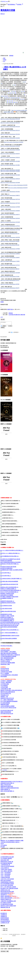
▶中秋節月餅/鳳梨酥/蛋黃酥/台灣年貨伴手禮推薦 (12, 622)
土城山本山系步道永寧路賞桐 (7, 866)
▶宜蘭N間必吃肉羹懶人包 (7, 617)
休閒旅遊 (11, 55)
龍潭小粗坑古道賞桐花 (6, 880)
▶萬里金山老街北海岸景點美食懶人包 (9, 587)
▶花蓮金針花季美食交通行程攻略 (8, 566)
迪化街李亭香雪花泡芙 (6, 693)
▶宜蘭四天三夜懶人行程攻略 (7, 615)
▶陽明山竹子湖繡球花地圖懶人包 (8, 588)
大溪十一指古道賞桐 (5, 875)
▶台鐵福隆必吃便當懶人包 (7, 598)
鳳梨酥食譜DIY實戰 (5, 664)
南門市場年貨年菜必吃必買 (7, 713)
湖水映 (2, 843)
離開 (7, 951)
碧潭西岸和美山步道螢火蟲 (7, 861)
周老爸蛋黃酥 (4, 676)
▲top (2, 317)
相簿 (4, 58)
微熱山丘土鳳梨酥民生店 (6, 659)
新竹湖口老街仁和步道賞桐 (7, 885)
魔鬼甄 (2, 301)
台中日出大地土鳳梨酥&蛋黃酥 (8, 662)
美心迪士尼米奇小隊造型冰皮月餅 (8, 707)
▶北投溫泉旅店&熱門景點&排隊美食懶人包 (11, 590)
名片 (4, 61)
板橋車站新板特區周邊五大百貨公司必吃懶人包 (11, 781)
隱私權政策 (23, 934)
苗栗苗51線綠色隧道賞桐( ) (10, 897)
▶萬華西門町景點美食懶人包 (7, 601)
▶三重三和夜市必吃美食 (6, 608)
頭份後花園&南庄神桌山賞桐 (7, 891)
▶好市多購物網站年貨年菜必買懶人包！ (10, 556)
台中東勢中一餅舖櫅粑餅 (6, 680)
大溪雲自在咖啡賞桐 (5, 877)
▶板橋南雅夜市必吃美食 (6, 614)
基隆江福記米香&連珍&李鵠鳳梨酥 (9, 653)
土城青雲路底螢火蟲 (5, 864)
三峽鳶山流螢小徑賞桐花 (6, 869)
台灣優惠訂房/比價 (5, 922)
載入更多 (2, 319)
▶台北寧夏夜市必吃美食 (6, 605)
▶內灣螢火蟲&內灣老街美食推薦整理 (9, 581)
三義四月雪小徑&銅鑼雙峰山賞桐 (8, 901)
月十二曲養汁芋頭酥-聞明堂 (7, 699)
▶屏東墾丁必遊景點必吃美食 (7, 593)
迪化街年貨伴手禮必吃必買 (7, 710)
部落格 (4, 59)
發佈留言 (2, 327)
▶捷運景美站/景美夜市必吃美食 (8, 602)
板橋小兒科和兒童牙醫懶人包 (7, 791)
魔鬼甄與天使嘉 (8, 10)
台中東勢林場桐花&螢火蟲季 (7, 856)
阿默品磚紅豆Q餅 (5, 695)
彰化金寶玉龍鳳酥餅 (5, 703)
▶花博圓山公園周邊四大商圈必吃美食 (9, 596)
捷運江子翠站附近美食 (6, 784)
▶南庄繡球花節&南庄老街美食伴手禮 (9, 584)
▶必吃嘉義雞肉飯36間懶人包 (7, 620)
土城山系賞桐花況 (5, 868)
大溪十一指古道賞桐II (6, 874)
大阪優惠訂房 (4, 914)
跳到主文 (3, 13)
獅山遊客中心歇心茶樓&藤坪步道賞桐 (9, 888)
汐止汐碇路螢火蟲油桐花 (6, 858)
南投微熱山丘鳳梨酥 (5, 661)
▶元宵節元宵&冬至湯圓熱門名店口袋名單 (10, 559)
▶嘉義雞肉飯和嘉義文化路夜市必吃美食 (10, 635)
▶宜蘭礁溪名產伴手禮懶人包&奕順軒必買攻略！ (12, 569)
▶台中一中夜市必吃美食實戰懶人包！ (9, 632)
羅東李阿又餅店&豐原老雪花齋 (8, 691)
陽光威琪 (3, 846)
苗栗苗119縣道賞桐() (9, 896)
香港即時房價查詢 (5, 918)
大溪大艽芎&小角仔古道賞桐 (7, 879)
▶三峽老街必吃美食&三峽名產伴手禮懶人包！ (11, 578)
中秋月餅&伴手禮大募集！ (7, 645)
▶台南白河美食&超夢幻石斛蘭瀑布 (9, 638)
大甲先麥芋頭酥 (4, 687)
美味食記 (11, 313)
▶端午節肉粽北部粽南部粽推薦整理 (9, 626)
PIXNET (6, 934)
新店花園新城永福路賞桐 (6, 863)
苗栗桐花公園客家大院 (6, 899)
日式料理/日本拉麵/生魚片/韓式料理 (17, 314)
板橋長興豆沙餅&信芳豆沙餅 (7, 698)
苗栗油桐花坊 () (7, 894)
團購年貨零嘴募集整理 (6, 712)
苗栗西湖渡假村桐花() (8, 893)
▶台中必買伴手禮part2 (6, 575)
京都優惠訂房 (4, 916)
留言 (12, 309)
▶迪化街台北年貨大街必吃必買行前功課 (10, 623)
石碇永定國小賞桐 (5, 860)
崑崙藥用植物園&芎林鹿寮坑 (7, 882)
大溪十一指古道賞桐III (6, 872)
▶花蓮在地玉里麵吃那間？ (7, 568)
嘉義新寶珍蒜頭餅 (5, 704)
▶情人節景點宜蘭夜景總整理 (7, 619)
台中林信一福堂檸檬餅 (6, 682)
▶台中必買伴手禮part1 (6, 572)
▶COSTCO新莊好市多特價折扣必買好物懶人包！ (12, 550)
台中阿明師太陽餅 (5, 684)
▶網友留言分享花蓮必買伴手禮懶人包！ (10, 563)
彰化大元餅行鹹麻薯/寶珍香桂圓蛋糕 (9, 701)
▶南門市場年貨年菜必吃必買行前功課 (9, 625)
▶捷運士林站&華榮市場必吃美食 (8, 611)
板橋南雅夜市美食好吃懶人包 (7, 783)
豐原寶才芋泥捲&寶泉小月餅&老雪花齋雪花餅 (11, 690)
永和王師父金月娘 (5, 670)
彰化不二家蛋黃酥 (5, 673)
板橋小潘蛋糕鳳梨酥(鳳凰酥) (7, 658)
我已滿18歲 (3, 951)
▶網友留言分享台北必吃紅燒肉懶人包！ (10, 629)
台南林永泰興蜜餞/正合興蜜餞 (7, 706)
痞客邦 (8, 309)
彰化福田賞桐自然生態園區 (7, 904)
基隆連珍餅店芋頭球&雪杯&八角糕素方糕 (10, 654)
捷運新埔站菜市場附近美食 (7, 786)
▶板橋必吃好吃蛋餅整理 (6, 560)
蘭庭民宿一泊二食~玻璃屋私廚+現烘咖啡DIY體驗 (12, 840)
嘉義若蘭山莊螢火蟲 (5, 907)
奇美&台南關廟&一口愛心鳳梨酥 (8, 651)
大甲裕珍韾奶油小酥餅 (6, 688)
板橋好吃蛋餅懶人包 (5, 789)
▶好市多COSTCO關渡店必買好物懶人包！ (10, 553)
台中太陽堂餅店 (4, 685)
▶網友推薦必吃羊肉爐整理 (7, 595)
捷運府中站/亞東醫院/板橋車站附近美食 (10, 787)
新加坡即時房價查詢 (5, 921)
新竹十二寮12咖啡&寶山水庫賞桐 (8, 886)
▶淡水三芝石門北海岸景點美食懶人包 (9, 592)
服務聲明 (14, 935)
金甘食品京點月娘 (5, 668)
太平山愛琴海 (4, 845)
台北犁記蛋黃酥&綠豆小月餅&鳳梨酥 (9, 675)
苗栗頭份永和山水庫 (5, 890)
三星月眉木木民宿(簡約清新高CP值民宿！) (10, 842)
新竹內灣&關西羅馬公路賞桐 (7, 883)
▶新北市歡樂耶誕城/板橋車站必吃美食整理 (11, 562)
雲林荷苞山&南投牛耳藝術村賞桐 (8, 905)
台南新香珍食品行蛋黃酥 (6, 671)
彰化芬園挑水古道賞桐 (6, 902)
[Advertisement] (11, 25)
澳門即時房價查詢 (5, 919)
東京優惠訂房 (4, 913)
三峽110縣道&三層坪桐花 (6, 871)
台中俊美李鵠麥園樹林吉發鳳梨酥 (8, 656)
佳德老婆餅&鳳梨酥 (5, 650)
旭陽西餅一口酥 (4, 696)
